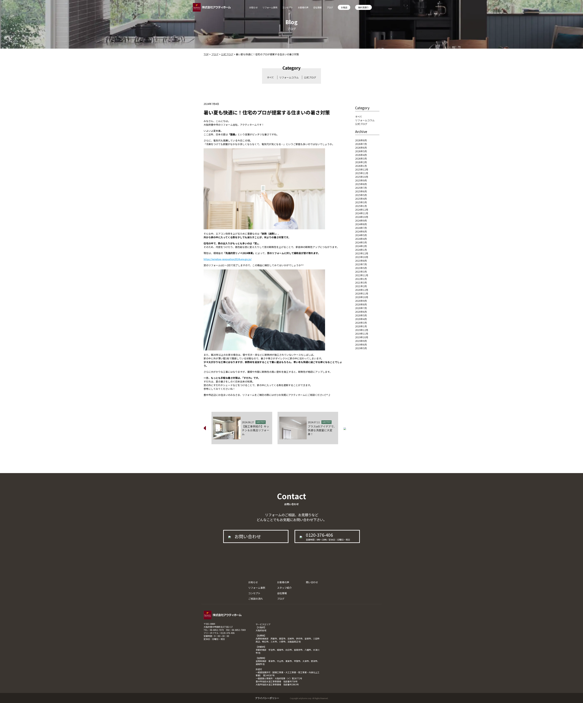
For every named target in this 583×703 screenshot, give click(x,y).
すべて (270, 77)
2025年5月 (361, 195)
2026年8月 (361, 140)
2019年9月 (361, 341)
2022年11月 (361, 275)
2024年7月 (361, 228)
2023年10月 (361, 257)
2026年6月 (361, 147)
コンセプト (287, 7)
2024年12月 (361, 209)
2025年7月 (361, 188)
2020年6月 (361, 312)
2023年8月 (361, 260)
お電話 (344, 7)
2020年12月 (361, 290)
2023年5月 (361, 268)
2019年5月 (361, 348)
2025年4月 (361, 198)
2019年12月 (361, 330)
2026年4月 (361, 155)
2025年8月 (361, 184)
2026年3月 (361, 158)
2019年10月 (361, 337)
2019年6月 (361, 344)
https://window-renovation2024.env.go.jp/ (228, 259)
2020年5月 (361, 315)
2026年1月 (361, 166)
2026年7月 (361, 144)
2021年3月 (361, 282)
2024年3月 (361, 242)
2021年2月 (361, 286)
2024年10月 (361, 217)
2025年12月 (361, 169)
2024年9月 (361, 220)
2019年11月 (361, 333)
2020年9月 (361, 301)
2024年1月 (361, 250)
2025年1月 (361, 206)
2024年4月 (361, 239)
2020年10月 (361, 297)
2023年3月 (361, 271)
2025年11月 (361, 173)
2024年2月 (361, 246)
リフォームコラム (289, 77)
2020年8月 (361, 304)
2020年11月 (361, 293)
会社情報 (317, 7)
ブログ (330, 7)
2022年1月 (361, 279)
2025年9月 (361, 180)
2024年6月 (361, 231)
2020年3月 (361, 322)
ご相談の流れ (255, 598)
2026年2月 (361, 162)
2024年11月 (361, 213)
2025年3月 (361, 202)
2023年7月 (361, 264)
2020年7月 (361, 308)
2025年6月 (361, 191)
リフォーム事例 (270, 7)
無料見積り (363, 7)
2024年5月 (361, 235)
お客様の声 (303, 7)
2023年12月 (361, 253)
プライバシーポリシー (267, 698)
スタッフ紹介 (284, 587)
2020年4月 (361, 319)
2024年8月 (361, 224)
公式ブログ (310, 77)
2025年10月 (361, 177)
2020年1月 (361, 326)
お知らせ (253, 7)
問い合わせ (312, 582)
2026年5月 (361, 151)
